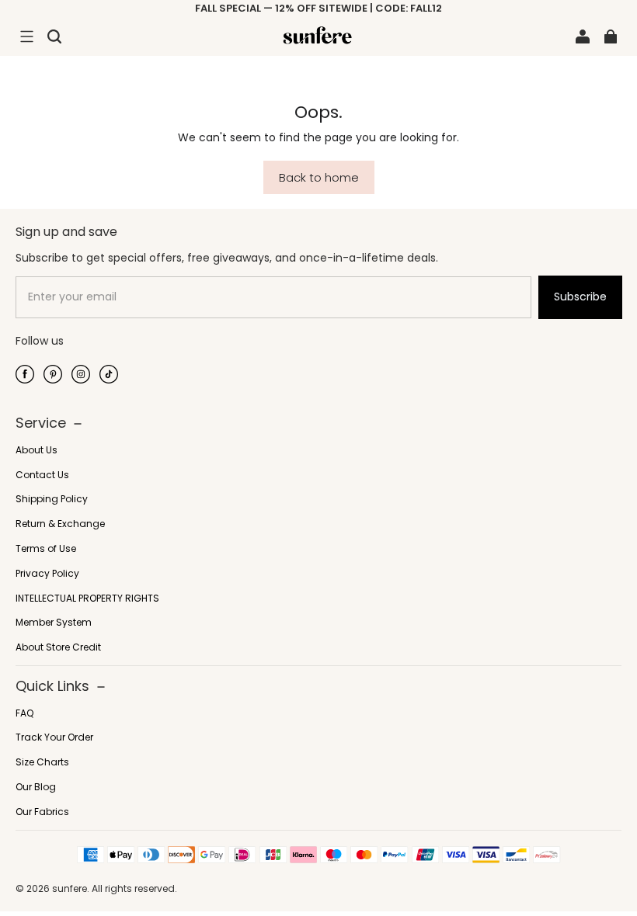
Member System (54, 622)
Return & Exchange (60, 524)
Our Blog (36, 787)
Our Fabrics (42, 812)
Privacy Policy (47, 573)
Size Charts (42, 762)
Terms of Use (46, 549)
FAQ (24, 713)
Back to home (319, 177)
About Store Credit (58, 647)
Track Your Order (54, 737)
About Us (36, 450)
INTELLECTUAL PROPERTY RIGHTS (87, 598)
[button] (26, 36)
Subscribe (580, 296)
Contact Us (42, 475)
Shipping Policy (52, 499)
